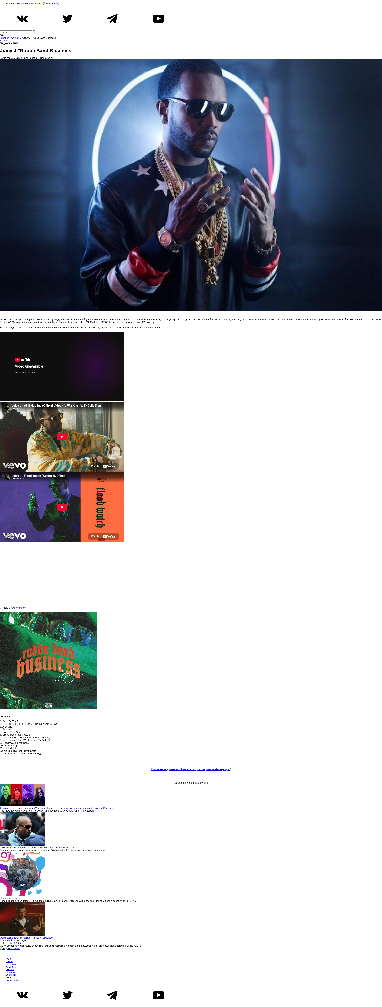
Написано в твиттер (11, 898)
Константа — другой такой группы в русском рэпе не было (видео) (191, 769)
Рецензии (11, 964)
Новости (10, 3)
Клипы (38, 3)
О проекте (11, 975)
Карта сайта (12, 980)
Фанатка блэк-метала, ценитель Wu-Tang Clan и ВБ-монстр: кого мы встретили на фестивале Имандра (56, 808)
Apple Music (19, 608)
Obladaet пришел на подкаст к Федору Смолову (26, 937)
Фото (8, 958)
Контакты (11, 977)
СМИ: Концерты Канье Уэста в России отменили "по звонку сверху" (37, 847)
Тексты (20, 3)
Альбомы (29, 3)
